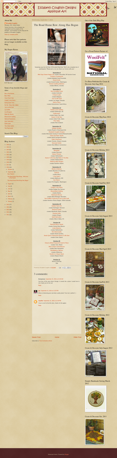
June (9, 188)
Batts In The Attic (63, 158)
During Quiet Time (9, 102)
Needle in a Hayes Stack (57, 254)
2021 (7, 154)
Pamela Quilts (57, 213)
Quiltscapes (56, 113)
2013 (7, 209)
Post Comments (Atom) (45, 340)
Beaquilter (57, 150)
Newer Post (36, 337)
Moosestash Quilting (10, 116)
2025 (7, 144)
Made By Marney (9, 114)
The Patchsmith (9, 128)
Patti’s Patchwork (57, 139)
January (10, 201)
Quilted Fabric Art (57, 206)
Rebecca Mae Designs (56, 161)
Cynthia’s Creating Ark (56, 76)
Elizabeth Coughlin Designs (57, 132)
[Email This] (63, 268)
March (10, 196)
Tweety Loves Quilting (56, 109)
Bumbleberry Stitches (57, 250)
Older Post (77, 337)
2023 (7, 149)
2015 (7, 204)
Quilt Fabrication (56, 217)
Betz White (7, 95)
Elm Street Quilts (57, 232)
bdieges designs (56, 128)
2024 (7, 147)
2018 (7, 162)
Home (57, 337)
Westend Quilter (56, 209)
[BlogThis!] (65, 268)
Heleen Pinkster (56, 154)
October (10, 169)
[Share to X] (66, 268)
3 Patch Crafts (57, 95)
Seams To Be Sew (56, 117)
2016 (7, 167)
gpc (39, 290)
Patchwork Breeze (56, 195)
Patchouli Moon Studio (56, 224)
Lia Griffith (7, 109)
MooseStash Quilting (57, 191)
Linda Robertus (56, 228)
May (9, 191)
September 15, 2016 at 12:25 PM (49, 290)
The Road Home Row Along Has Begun (17, 180)
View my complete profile (11, 34)
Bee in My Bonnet (9, 93)
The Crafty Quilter (9, 126)
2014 (7, 207)
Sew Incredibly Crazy (57, 91)
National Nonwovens (10, 119)
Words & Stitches (57, 169)
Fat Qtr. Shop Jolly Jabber (11, 105)
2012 (7, 212)
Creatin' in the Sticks (10, 100)
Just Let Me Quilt (57, 98)
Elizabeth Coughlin (11, 23)
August (10, 183)
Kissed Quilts (56, 80)
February (10, 198)
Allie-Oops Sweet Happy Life (46, 74)
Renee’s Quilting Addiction (56, 84)
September (11, 172)
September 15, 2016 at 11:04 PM (52, 300)
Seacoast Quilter (57, 143)
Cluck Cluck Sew (9, 98)
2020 (7, 157)
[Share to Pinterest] (70, 268)
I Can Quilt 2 (56, 176)
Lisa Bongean (8, 112)
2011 (7, 214)
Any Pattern (56, 180)
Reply (39, 285)
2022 (7, 152)
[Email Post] (59, 267)
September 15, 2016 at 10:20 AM (54, 279)
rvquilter (40, 300)
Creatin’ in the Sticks (57, 187)
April (9, 193)
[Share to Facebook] (68, 268)
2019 (7, 159)
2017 (7, 164)
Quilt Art (56, 172)
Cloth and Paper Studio (56, 135)
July (9, 186)
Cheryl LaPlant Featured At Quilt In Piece (57, 243)
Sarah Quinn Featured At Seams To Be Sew (56, 235)
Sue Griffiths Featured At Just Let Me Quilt (57, 198)
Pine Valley (57, 121)
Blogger (67, 454)
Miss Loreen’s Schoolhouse (57, 246)
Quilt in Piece (57, 102)
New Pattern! (10, 174)
